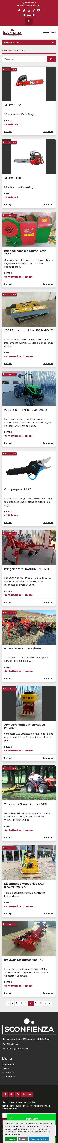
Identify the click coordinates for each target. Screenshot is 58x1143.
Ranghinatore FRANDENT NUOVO (26, 569)
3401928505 (30, 2)
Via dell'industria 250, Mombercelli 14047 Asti (28, 1039)
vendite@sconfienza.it (30, 5)
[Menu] (46, 32)
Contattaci (7, 1076)
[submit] (51, 59)
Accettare (10, 1139)
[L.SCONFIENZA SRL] (29, 1026)
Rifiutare (23, 1139)
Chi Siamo (7, 1072)
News (4, 1068)
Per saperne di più (39, 1139)
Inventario (7, 1064)
